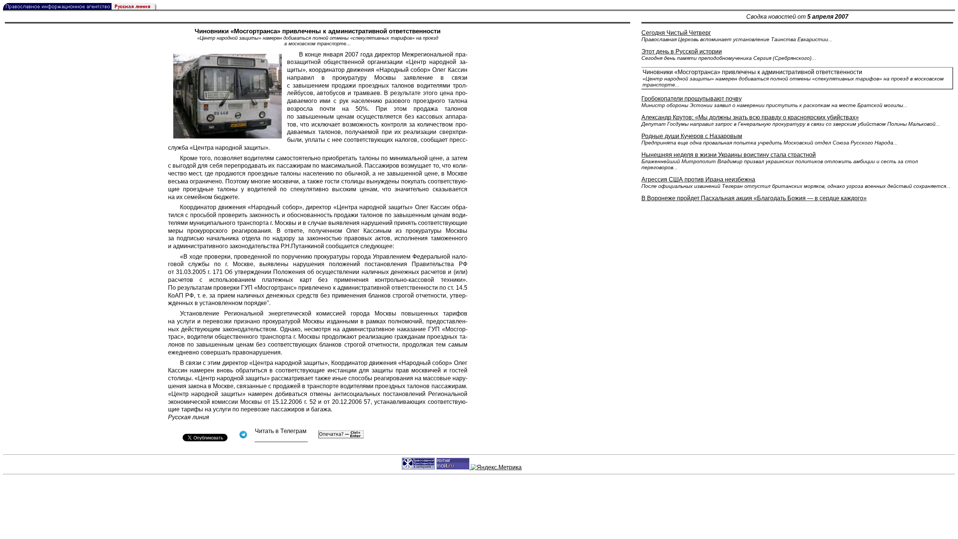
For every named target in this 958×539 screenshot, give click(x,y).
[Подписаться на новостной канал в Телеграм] (281, 439)
